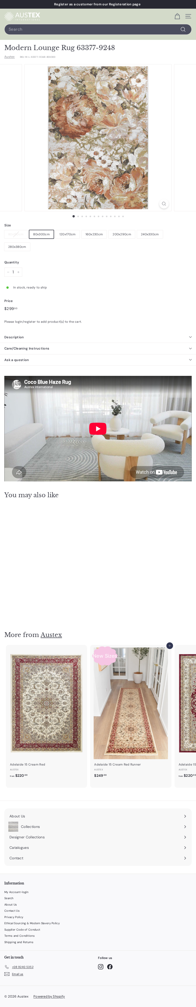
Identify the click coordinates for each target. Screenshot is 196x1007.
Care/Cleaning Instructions (26, 348)
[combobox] (98, 29)
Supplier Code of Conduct (22, 929)
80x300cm (41, 234)
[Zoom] (164, 204)
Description (14, 337)
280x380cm (17, 247)
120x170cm (67, 234)
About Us (10, 904)
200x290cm (122, 234)
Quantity (11, 262)
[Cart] (177, 16)
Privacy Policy (13, 917)
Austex (9, 57)
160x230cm (94, 234)
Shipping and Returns (18, 942)
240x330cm (150, 234)
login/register (25, 322)
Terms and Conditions (19, 935)
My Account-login (16, 892)
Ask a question (16, 360)
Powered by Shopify (49, 996)
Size (7, 225)
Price (8, 301)
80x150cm (15, 234)
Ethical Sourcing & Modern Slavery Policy (32, 923)
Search (9, 898)
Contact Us (12, 910)
